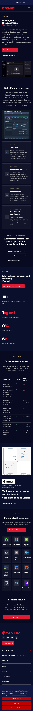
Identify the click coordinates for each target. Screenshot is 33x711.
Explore (5, 661)
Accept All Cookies (16, 708)
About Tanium (7, 650)
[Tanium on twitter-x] (3, 637)
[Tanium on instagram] (16, 637)
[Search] (29, 2)
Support (5, 671)
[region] (16, 698)
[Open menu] (29, 8)
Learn (4, 666)
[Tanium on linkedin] (7, 637)
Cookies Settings (16, 698)
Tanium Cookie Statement (19, 695)
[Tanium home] (9, 8)
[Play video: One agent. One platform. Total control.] (16, 69)
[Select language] (24, 2)
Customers (6, 676)
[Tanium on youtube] (12, 637)
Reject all (16, 703)
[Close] (31, 687)
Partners (5, 682)
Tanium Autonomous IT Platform (14, 655)
